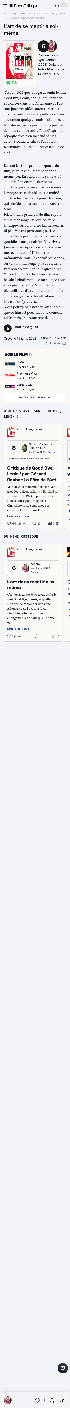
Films (25, 13)
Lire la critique (18, 516)
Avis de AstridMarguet (33, 17)
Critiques (12, 17)
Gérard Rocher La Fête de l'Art (41, 446)
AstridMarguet (49, 69)
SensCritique (11, 13)
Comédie (36, 13)
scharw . (36, 564)
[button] (64, 6)
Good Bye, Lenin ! (55, 13)
